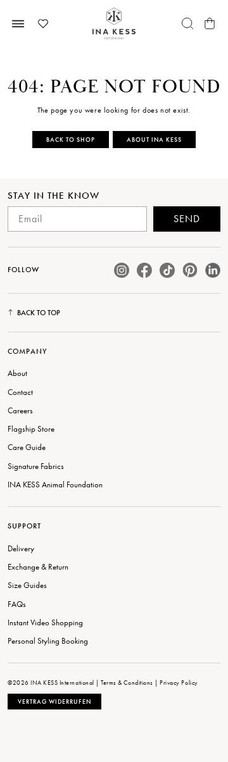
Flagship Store (31, 428)
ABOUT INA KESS (154, 139)
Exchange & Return (38, 566)
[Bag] (209, 23)
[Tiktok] (167, 270)
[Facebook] (144, 270)
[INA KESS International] (114, 24)
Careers (20, 410)
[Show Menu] (18, 23)
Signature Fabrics (36, 466)
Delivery (21, 548)
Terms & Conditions (127, 682)
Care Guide (27, 447)
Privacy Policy (179, 682)
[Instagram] (121, 270)
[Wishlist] (43, 23)
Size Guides (27, 585)
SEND (187, 218)
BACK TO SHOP (70, 139)
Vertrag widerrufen (54, 701)
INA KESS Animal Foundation (55, 484)
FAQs (17, 604)
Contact (20, 392)
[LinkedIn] (212, 270)
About (17, 373)
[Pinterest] (190, 270)
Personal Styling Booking (48, 640)
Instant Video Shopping (45, 622)
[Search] (187, 23)
